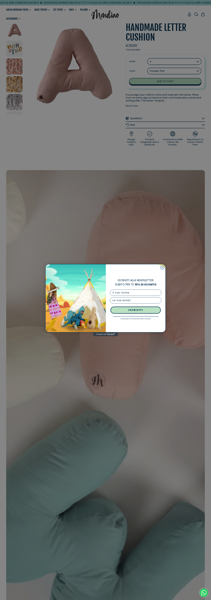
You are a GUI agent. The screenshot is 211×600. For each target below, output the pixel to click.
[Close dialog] (162, 267)
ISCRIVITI (135, 310)
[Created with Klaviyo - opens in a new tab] (105, 334)
